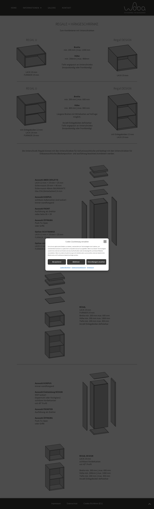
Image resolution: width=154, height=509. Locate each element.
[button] (105, 241)
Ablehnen (76, 262)
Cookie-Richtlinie (65, 267)
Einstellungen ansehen (96, 262)
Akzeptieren (56, 262)
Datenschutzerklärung (79, 267)
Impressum (90, 267)
